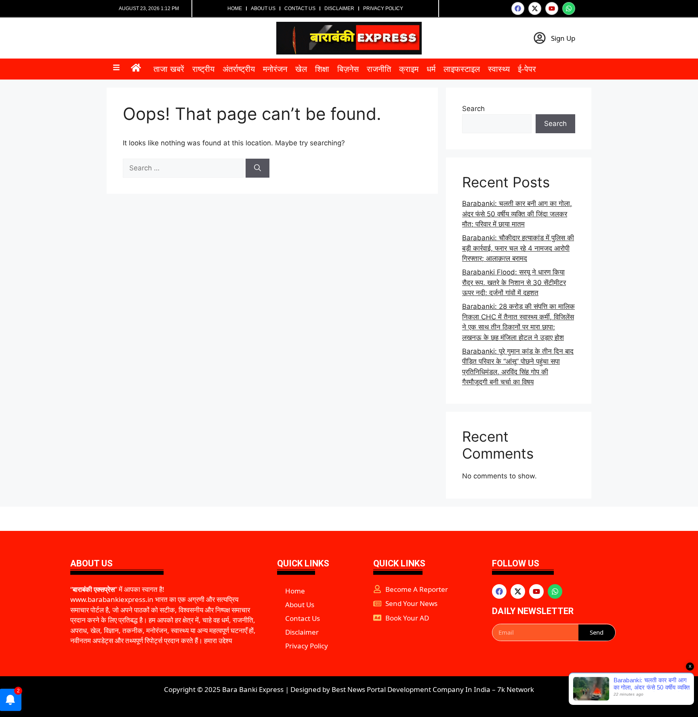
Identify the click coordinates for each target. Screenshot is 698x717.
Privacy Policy (383, 8)
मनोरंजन (275, 69)
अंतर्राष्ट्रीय (239, 69)
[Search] (257, 168)
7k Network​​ (515, 689)
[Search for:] (184, 168)
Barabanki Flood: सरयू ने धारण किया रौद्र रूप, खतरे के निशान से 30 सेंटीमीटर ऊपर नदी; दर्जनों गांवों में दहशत (514, 282)
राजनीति (379, 69)
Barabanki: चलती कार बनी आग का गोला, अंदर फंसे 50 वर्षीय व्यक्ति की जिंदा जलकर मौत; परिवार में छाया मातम (517, 213)
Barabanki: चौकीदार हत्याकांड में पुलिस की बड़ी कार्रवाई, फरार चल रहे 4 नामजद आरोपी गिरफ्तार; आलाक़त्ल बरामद (518, 248)
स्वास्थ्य (499, 69)
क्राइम (408, 69)
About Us (263, 8)
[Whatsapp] (568, 8)
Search (473, 109)
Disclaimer (339, 8)
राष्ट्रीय (203, 69)
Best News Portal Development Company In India (411, 689)
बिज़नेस (348, 69)
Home (234, 8)
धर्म (431, 69)
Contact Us (299, 8)
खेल (301, 69)
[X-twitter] (534, 8)
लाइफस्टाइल (462, 69)
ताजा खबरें (168, 69)
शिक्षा (322, 69)
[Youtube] (551, 8)
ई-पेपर (527, 69)
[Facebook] (517, 8)
